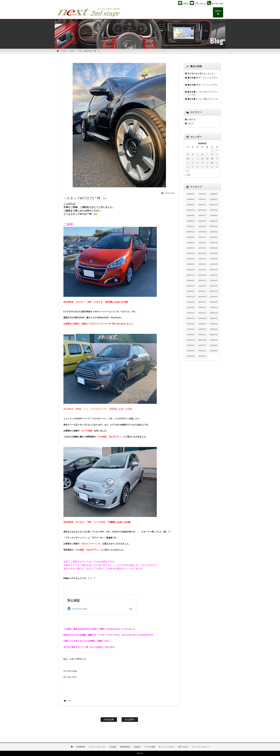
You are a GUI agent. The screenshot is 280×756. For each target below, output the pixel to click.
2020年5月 (191, 329)
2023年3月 (214, 264)
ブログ (64, 51)
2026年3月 (214, 199)
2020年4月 (202, 329)
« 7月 (187, 175)
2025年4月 (202, 221)
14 (207, 158)
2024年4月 (202, 242)
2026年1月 (202, 205)
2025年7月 (202, 215)
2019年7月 (202, 345)
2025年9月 (214, 210)
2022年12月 (214, 270)
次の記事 (129, 719)
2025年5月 (191, 221)
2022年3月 (214, 286)
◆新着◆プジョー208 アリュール (202, 99)
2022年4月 (202, 286)
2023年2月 (191, 270)
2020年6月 (214, 324)
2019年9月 (214, 340)
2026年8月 (191, 194)
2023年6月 (214, 259)
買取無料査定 (125, 747)
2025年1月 (202, 226)
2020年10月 (202, 318)
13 (202, 158)
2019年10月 (202, 340)
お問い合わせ (183, 747)
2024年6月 (214, 237)
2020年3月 (214, 329)
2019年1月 (202, 356)
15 (212, 158)
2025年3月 (214, 221)
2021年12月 (214, 291)
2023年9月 (214, 253)
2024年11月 (191, 232)
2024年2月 (191, 248)
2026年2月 (191, 205)
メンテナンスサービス (97, 747)
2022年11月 (191, 275)
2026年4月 (202, 199)
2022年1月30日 (169, 193)
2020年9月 (214, 318)
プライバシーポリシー (200, 747)
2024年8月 (191, 237)
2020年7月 (202, 324)
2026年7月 (202, 194)
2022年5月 (191, 286)
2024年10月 (202, 232)
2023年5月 (191, 264)
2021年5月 (191, 307)
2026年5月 (191, 199)
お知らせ (192, 119)
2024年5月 (191, 242)
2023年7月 (202, 259)
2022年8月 (191, 280)
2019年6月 (214, 345)
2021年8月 (191, 302)
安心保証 (112, 747)
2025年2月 (191, 226)
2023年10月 (202, 253)
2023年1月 (202, 270)
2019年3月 (214, 351)
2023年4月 (202, 264)
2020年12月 (214, 313)
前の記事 (109, 719)
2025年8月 (191, 215)
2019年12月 (214, 334)
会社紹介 (137, 747)
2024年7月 (202, 237)
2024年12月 (214, 226)
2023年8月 (191, 259)
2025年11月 (191, 210)
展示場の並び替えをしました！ (201, 73)
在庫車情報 (80, 747)
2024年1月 (202, 248)
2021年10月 (202, 297)
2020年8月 (191, 324)
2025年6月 (214, 215)
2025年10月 (202, 210)
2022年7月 (202, 280)
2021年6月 (214, 302)
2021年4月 (202, 307)
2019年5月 (191, 351)
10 (188, 158)
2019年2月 (191, 356)
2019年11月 (191, 340)
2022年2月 (191, 291)
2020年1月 (202, 334)
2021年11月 (191, 297)
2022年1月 (202, 291)
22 (212, 163)
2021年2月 (191, 313)
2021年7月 (202, 302)
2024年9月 (214, 232)
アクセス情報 (149, 747)
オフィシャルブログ (166, 747)
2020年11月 (191, 318)
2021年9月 (214, 297)
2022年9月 (214, 275)
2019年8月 (191, 345)
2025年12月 (214, 205)
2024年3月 (214, 242)
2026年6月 (214, 194)
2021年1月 (202, 313)
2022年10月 (202, 275)
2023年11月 (191, 253)
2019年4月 (202, 351)
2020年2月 (191, 334)
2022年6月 (214, 280)
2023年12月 (214, 248)
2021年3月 (214, 307)
